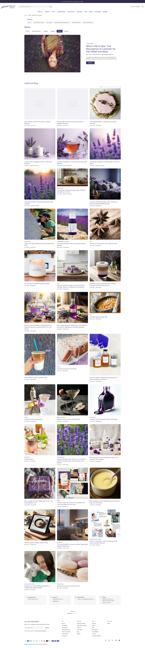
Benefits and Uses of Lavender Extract (68, 586)
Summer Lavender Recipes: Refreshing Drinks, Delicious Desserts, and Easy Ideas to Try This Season (38, 327)
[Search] (50, 6)
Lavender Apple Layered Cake (98, 317)
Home (25, 15)
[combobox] (35, 6)
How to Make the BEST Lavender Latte (35, 377)
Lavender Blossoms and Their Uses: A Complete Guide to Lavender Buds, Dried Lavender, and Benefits (71, 460)
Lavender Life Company (33, 644)
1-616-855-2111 (56, 601)
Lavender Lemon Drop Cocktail (33, 419)
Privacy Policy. (43, 630)
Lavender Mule (28, 459)
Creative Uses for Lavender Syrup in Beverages (103, 419)
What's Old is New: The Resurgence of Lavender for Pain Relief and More (101, 49)
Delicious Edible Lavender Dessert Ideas (36, 542)
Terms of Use (38, 630)
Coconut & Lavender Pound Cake (66, 369)
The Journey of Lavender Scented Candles (37, 283)
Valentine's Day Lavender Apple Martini (68, 419)
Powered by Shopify (42, 644)
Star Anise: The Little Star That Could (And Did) (103, 243)
